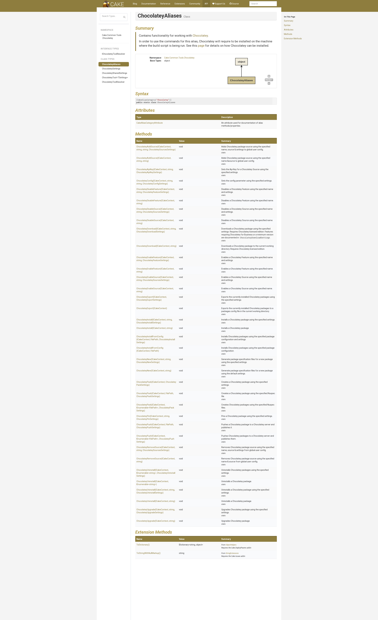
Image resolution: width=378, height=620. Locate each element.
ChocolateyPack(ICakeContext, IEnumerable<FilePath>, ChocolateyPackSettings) (155, 408)
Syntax (287, 25)
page (201, 45)
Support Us (219, 4)
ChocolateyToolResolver (113, 82)
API (206, 4)
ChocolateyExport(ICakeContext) (151, 308)
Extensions (180, 4)
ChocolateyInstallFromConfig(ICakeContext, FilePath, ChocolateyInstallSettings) (155, 339)
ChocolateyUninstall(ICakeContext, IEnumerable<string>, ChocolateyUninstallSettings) (155, 473)
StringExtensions (232, 553)
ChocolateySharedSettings (114, 73)
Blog (135, 4)
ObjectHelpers (231, 545)
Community (194, 4)
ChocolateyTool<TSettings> (115, 77)
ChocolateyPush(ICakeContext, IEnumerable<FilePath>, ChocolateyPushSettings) (155, 439)
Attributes (288, 29)
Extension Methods (293, 38)
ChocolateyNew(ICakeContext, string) (153, 370)
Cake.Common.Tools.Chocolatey (111, 36)
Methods (288, 34)
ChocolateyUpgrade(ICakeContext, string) (155, 521)
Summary (288, 21)
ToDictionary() (143, 545)
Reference (165, 4)
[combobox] (263, 3)
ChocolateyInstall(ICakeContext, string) (154, 328)
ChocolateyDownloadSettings (255, 237)
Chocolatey (200, 35)
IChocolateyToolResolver (113, 54)
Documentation (148, 4)
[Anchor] (156, 28)
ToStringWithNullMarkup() (148, 553)
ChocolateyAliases (111, 64)
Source (235, 4)
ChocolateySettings (111, 68)
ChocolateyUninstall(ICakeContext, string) (155, 501)
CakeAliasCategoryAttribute (149, 123)
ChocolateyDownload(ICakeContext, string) (156, 246)
